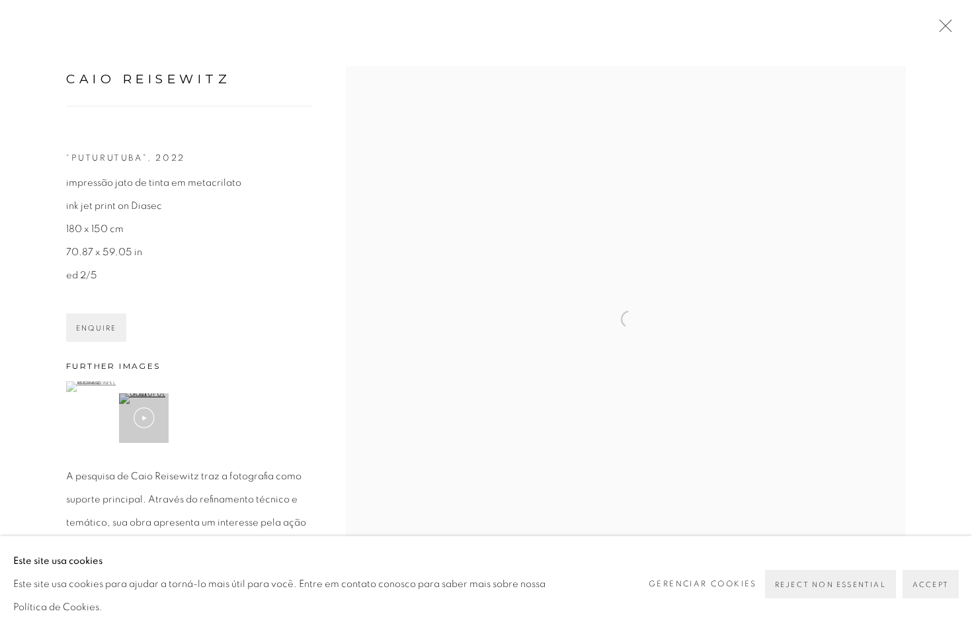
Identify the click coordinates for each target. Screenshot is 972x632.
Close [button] (942, 30)
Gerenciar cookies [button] (703, 584)
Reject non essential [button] (830, 584)
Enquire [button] (96, 328)
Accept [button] (930, 584)
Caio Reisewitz (148, 79)
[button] (91, 386)
